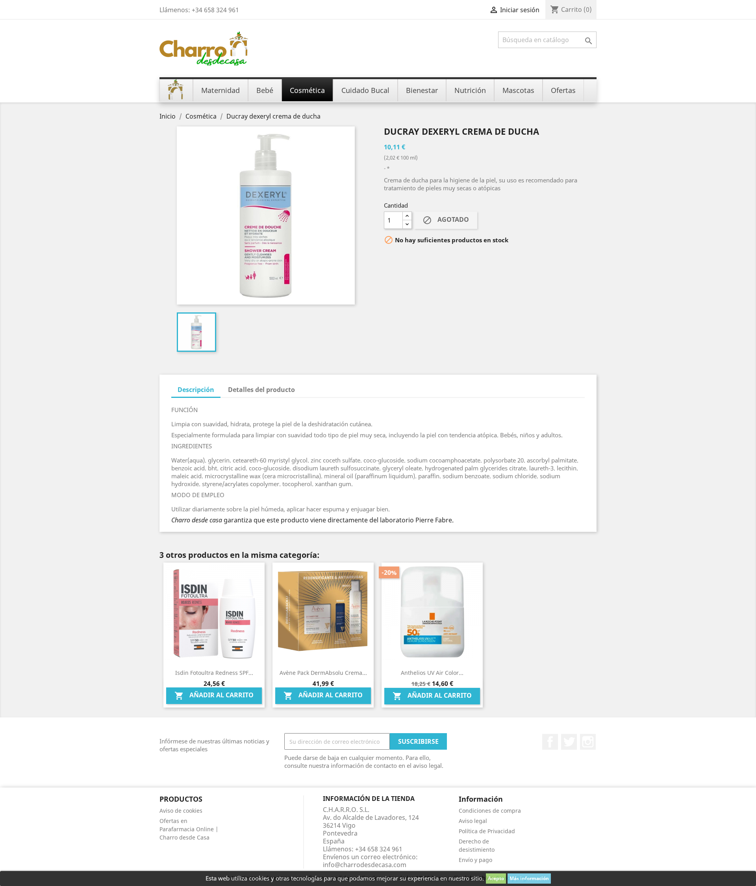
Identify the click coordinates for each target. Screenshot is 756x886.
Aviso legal (473, 821)
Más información (529, 878)
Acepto (496, 878)
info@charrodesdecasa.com (364, 864)
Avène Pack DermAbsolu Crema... (323, 672)
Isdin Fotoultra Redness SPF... (214, 672)
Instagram (588, 742)
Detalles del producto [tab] (261, 389)
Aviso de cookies (180, 810)
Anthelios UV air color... (432, 672)
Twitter (569, 742)
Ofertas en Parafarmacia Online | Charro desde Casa (189, 829)
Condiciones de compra (490, 810)
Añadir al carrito (214, 695)
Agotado (445, 220)
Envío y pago (475, 860)
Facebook (550, 742)
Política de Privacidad (487, 831)
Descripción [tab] (196, 389)
